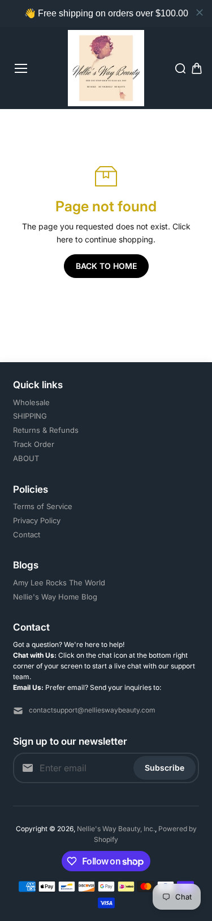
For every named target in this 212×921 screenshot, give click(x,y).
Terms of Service (42, 506)
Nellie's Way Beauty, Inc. (116, 828)
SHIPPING (30, 415)
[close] (199, 12)
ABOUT (26, 458)
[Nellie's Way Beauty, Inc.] (106, 68)
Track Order (33, 444)
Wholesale (31, 402)
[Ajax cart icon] (197, 68)
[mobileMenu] (20, 68)
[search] (180, 68)
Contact (26, 534)
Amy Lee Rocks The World (59, 582)
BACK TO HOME (106, 266)
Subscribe (164, 767)
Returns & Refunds (46, 430)
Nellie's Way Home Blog (55, 596)
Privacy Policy (36, 520)
